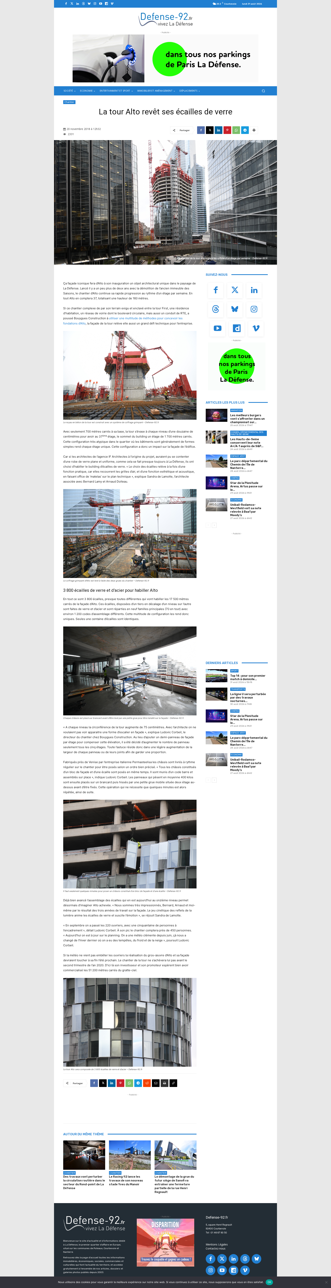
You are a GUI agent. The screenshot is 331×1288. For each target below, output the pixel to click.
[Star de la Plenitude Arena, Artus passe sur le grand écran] (216, 482)
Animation (236, 410)
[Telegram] (245, 130)
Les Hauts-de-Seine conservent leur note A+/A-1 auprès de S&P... (246, 443)
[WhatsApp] (236, 130)
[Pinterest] (227, 130)
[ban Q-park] (237, 366)
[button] (263, 90)
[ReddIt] (147, 1083)
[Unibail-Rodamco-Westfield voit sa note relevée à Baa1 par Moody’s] (216, 504)
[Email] (156, 1083)
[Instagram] (95, 4)
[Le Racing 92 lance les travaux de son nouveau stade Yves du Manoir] (130, 1155)
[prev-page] (208, 525)
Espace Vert (238, 456)
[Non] (326, 1282)
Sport (234, 671)
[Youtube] (100, 4)
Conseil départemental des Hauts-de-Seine (247, 433)
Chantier (69, 102)
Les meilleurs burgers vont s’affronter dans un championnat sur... (247, 419)
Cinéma (235, 478)
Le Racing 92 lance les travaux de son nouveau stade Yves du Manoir (126, 1180)
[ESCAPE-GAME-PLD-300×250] (165, 1243)
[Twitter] (72, 4)
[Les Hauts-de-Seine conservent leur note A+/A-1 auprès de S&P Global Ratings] (216, 437)
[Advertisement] (133, 1105)
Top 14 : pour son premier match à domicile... (247, 677)
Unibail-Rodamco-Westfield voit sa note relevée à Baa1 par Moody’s (245, 510)
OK (269, 1282)
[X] (210, 130)
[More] (254, 130)
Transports (238, 689)
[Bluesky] (89, 4)
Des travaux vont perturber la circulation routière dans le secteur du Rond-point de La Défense (84, 1182)
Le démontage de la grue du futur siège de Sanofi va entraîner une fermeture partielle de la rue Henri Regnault (174, 1184)
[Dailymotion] (106, 4)
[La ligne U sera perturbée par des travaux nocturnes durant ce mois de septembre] (216, 694)
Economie (236, 500)
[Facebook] (66, 4)
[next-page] (214, 525)
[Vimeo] (112, 4)
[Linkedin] (77, 4)
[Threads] (83, 4)
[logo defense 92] (165, 19)
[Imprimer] (164, 1083)
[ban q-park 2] (165, 58)
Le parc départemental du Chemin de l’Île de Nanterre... (248, 464)
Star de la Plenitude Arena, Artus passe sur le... (246, 486)
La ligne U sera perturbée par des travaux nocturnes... (248, 697)
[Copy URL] (173, 1083)
